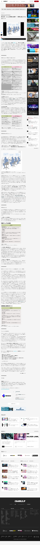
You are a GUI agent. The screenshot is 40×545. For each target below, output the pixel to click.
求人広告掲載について (15, 536)
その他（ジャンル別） (22, 518)
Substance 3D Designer (2, 521)
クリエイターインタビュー (36, 514)
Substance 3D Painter (7, 514)
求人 (36, 1)
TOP (2, 9)
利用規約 (6, 536)
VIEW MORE (35, 54)
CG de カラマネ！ (9, 9)
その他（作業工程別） (17, 516)
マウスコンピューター (32, 511)
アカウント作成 (13, 1)
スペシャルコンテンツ (21, 504)
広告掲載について (10, 536)
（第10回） (13, 42)
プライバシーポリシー (30, 536)
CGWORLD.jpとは (3, 536)
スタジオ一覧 (31, 1)
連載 (5, 9)
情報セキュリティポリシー (24, 536)
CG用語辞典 (28, 504)
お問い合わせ (20, 536)
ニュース (11, 504)
